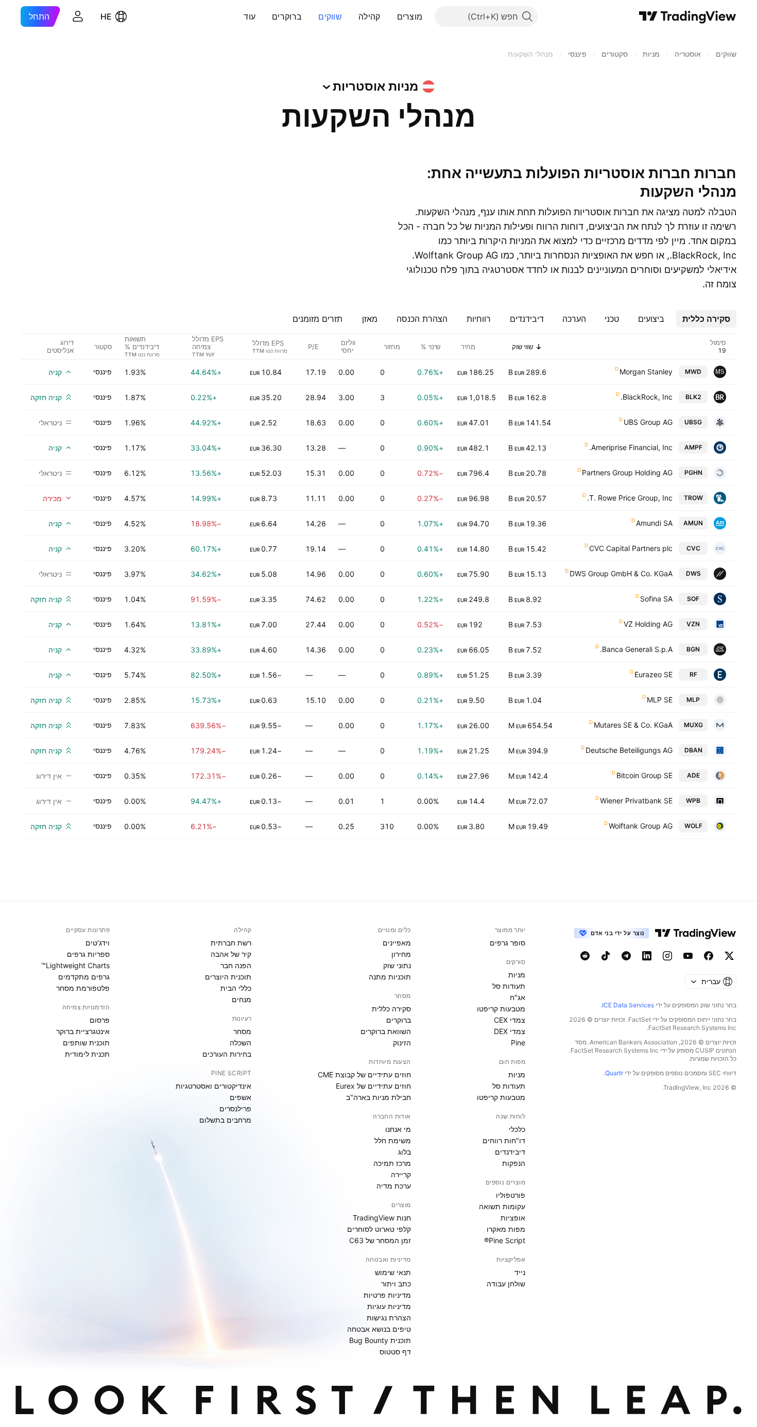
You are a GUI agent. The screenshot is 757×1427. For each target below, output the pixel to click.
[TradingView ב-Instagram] (667, 956)
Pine (518, 1042)
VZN (693, 624)
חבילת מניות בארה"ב (378, 1097)
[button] (389, 16)
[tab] (706, 319)
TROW (693, 498)
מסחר (242, 1031)
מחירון (401, 954)
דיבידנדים (510, 1151)
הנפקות (513, 1163)
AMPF (693, 447)
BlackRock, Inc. (647, 396)
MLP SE (660, 699)
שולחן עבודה (506, 1283)
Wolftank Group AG (641, 825)
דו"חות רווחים (504, 1140)
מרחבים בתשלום (225, 1119)
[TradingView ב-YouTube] (688, 956)
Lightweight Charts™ (75, 965)
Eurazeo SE (653, 674)
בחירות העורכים (226, 1054)
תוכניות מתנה (390, 976)
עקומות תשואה (502, 1206)
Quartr (614, 1073)
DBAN (693, 750)
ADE (693, 775)
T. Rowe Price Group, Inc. (630, 497)
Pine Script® (504, 1240)
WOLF (693, 826)
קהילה (369, 16)
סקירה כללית (391, 1008)
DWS (693, 573)
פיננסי (102, 371)
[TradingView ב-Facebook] (708, 956)
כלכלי (517, 1129)
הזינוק (402, 1042)
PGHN (693, 472)
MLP (693, 699)
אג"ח (517, 997)
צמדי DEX (509, 1031)
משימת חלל (392, 1140)
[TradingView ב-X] (729, 956)
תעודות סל (508, 986)
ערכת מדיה (393, 1185)
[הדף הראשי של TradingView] (687, 16)
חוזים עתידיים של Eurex (373, 1085)
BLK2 (693, 397)
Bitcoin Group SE (644, 775)
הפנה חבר (235, 965)
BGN (693, 649)
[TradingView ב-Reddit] (585, 956)
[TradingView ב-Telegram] (626, 956)
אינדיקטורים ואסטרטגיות (213, 1085)
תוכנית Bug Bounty (380, 1340)
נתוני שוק (397, 965)
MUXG (693, 725)
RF (693, 674)
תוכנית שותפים (86, 1042)
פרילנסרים (235, 1108)
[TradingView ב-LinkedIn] (647, 956)
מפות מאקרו (506, 1229)
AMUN (693, 523)
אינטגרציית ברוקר (83, 1031)
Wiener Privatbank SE (636, 800)
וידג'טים (97, 942)
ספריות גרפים (88, 954)
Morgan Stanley (646, 371)
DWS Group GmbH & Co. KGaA (621, 573)
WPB (693, 800)
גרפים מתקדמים (84, 976)
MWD (693, 371)
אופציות (513, 1217)
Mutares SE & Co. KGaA (633, 724)
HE (106, 16)
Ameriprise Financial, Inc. (631, 447)
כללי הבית (235, 988)
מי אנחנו (398, 1129)
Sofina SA (656, 598)
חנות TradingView (382, 1217)
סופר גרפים (507, 942)
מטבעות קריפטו (501, 1008)
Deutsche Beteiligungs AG (629, 750)
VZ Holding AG (648, 624)
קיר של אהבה (231, 954)
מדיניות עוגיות (389, 1306)
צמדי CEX (509, 1020)
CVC (693, 548)
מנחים (241, 999)
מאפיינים (397, 942)
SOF (693, 599)
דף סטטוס (395, 1351)
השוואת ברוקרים (385, 1031)
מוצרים (410, 16)
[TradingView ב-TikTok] (605, 956)
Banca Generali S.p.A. (636, 649)
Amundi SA (654, 523)
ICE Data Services (628, 1005)
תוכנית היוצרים (228, 976)
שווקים (330, 16)
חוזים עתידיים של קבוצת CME (364, 1074)
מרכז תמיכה (392, 1163)
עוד (249, 16)
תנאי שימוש (393, 1272)
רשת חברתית (231, 942)
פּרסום (100, 1020)
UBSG (693, 422)
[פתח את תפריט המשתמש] (77, 16)
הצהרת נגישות (389, 1317)
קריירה (401, 1174)
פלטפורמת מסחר (83, 988)
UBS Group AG (648, 422)
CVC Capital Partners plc (631, 548)
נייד (519, 1272)
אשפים (240, 1097)
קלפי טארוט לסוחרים (379, 1229)
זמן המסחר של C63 (380, 1240)
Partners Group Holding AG (627, 472)
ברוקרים (287, 16)
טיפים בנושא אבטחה (379, 1329)
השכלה (240, 1042)
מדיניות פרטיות (387, 1295)
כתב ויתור (396, 1283)
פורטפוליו (510, 1195)
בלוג (404, 1151)
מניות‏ (516, 974)
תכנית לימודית (87, 1054)
